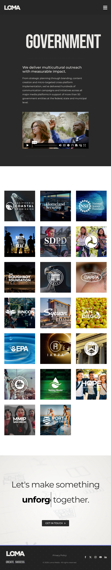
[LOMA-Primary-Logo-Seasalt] (12, 5)
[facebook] (85, 557)
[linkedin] (105, 557)
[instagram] (95, 557)
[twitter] (90, 557)
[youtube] (100, 557)
